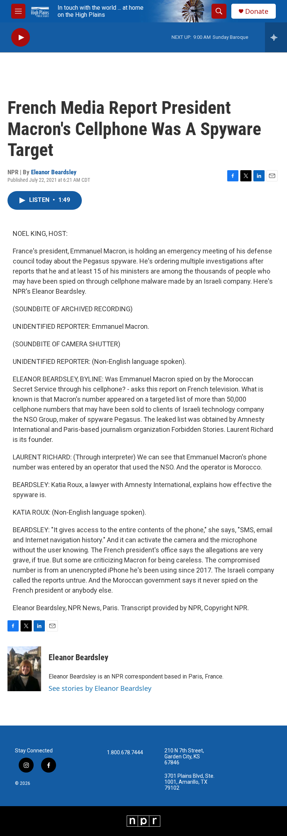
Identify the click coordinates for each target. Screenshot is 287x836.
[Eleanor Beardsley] (24, 668)
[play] (21, 37)
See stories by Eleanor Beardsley (100, 688)
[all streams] (276, 37)
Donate (256, 11)
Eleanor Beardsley (54, 172)
